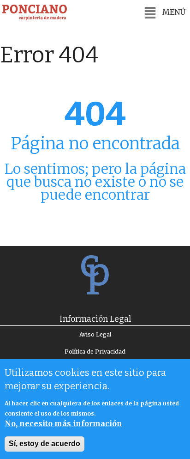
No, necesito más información (63, 423)
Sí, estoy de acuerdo (44, 443)
